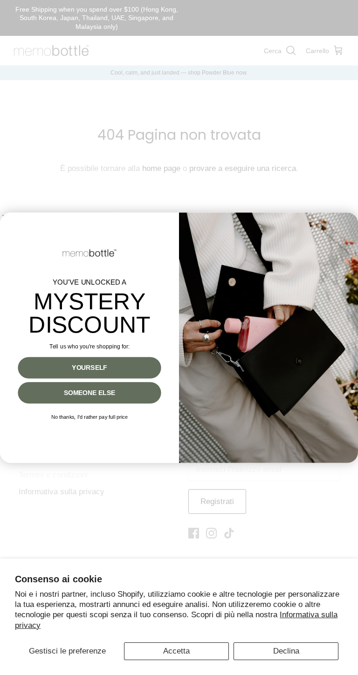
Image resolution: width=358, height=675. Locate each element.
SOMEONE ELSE (90, 392)
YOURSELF (89, 367)
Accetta (176, 651)
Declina (286, 651)
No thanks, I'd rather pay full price (89, 417)
